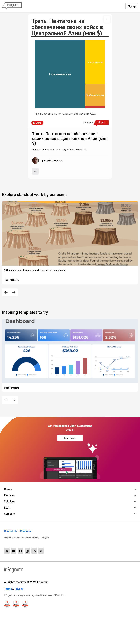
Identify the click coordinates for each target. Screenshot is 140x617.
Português (26, 537)
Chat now (25, 531)
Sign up (132, 6)
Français (45, 537)
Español (35, 537)
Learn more (70, 438)
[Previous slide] (6, 292)
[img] (60, 74)
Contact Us (10, 531)
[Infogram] (12, 6)
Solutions (9, 501)
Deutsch (16, 537)
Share (38, 123)
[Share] (35, 171)
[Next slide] (14, 292)
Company (9, 513)
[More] (107, 19)
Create (8, 489)
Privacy (19, 588)
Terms (8, 588)
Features (9, 495)
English (7, 537)
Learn (7, 507)
